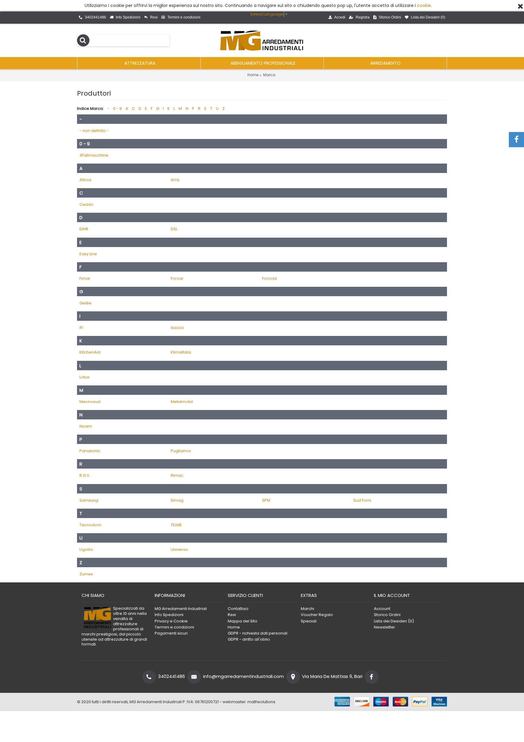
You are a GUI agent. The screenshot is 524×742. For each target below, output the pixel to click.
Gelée (85, 303)
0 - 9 (117, 108)
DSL (174, 229)
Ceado (86, 204)
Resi (232, 615)
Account (382, 609)
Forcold (269, 278)
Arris (175, 180)
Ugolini (86, 549)
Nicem (85, 426)
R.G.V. (84, 475)
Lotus (84, 377)
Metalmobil (182, 402)
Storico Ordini (387, 615)
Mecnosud (89, 402)
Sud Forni (362, 500)
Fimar (84, 278)
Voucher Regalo (317, 615)
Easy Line (88, 254)
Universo (179, 549)
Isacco (177, 327)
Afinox (85, 180)
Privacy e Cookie (171, 621)
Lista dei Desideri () (394, 621)
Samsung (88, 500)
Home (252, 74)
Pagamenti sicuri (171, 633)
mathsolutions (261, 702)
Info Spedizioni (169, 615)
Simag (177, 500)
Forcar (177, 278)
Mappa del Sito (242, 621)
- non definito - (94, 131)
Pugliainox (181, 451)
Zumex (86, 574)
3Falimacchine (93, 155)
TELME (176, 525)
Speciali (309, 621)
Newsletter (384, 627)
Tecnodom (90, 525)
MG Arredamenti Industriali (181, 609)
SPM (266, 500)
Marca (269, 74)
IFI (81, 327)
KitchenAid (89, 352)
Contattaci (238, 609)
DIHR (83, 229)
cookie (424, 5)
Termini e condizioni (174, 627)
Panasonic (89, 451)
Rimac (177, 475)
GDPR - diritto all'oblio (249, 639)
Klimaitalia (181, 352)
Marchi (307, 609)
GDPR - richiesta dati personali (257, 633)
